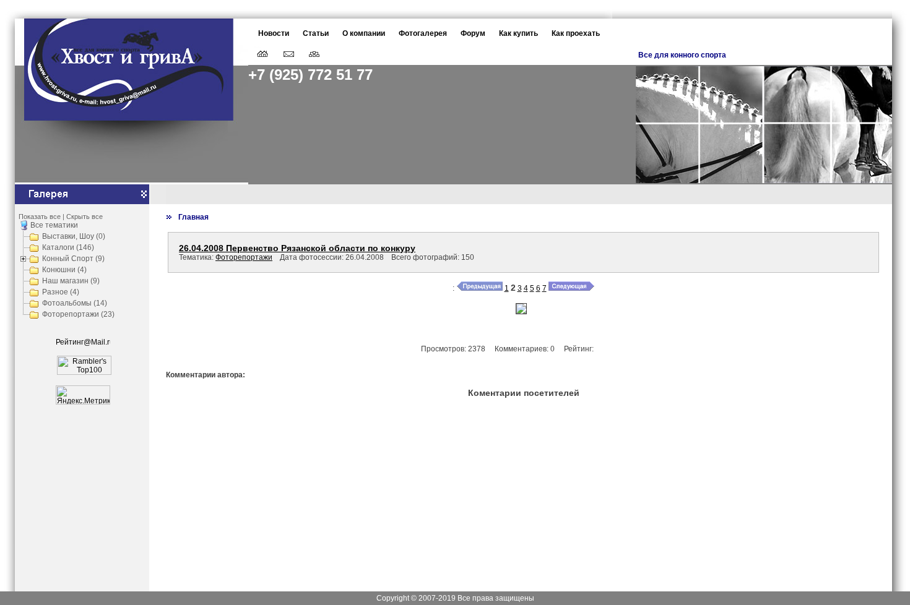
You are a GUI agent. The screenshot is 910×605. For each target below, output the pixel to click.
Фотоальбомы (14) (74, 303)
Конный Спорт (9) (73, 258)
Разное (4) (60, 292)
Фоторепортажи (243, 257)
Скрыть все (84, 216)
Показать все (40, 216)
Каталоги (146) (68, 247)
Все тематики (54, 225)
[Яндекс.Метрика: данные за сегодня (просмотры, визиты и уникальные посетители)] (83, 395)
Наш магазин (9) (71, 281)
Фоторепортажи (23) (78, 314)
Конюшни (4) (64, 269)
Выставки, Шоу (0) (73, 236)
